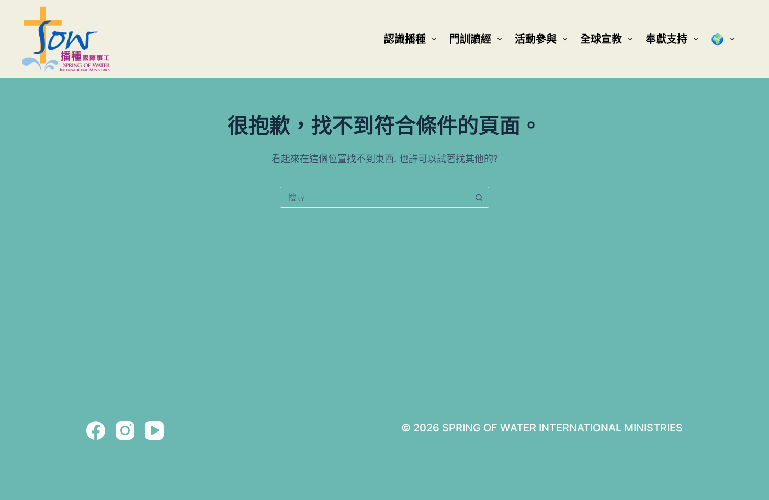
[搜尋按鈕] (479, 197)
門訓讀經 (470, 39)
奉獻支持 (666, 39)
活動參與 (536, 39)
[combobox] (374, 197)
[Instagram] (125, 430)
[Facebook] (95, 430)
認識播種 (405, 39)
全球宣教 (601, 39)
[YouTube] (154, 430)
